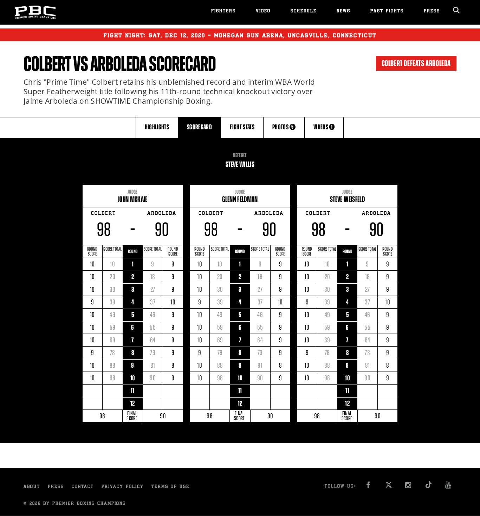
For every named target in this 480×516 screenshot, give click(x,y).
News (343, 11)
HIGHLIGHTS (157, 127)
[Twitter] (388, 487)
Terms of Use (170, 487)
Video (263, 11)
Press (432, 11)
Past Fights (387, 11)
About (32, 487)
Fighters (223, 11)
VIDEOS (323, 127)
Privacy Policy (123, 487)
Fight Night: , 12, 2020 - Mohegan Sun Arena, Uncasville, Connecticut (240, 35)
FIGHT (242, 127)
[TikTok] (428, 487)
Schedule (304, 11)
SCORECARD (199, 127)
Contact (83, 487)
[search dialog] (456, 10)
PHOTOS (283, 127)
